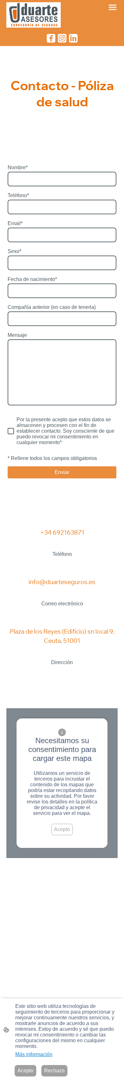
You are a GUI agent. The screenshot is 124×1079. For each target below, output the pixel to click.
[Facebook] (51, 38)
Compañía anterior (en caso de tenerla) (52, 307)
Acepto (62, 829)
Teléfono (18, 195)
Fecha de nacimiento (32, 279)
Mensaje (17, 335)
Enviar (62, 472)
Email (15, 223)
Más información (33, 1054)
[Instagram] (62, 38)
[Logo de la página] (33, 15)
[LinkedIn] (73, 38)
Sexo (14, 251)
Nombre (18, 167)
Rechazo (54, 1070)
